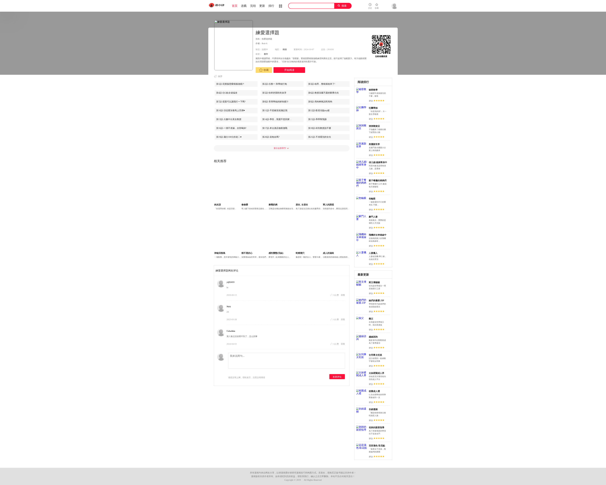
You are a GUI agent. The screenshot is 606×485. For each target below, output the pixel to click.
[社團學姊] (361, 110)
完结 (253, 5)
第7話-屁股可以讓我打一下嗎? (231, 101)
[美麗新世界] (361, 146)
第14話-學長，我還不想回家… (277, 119)
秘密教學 (373, 90)
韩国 (285, 49)
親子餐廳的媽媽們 (377, 180)
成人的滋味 (328, 253)
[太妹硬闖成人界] (361, 375)
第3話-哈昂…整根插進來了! (321, 84)
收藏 (266, 70)
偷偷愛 (244, 204)
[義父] (360, 318)
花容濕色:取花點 (377, 445)
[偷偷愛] (254, 185)
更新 (262, 5)
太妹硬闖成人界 (376, 373)
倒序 (220, 76)
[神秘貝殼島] (227, 233)
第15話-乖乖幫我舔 (317, 119)
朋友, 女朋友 (302, 204)
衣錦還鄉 (373, 409)
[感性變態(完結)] (282, 233)
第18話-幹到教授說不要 (319, 128)
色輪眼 (372, 198)
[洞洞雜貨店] (361, 128)
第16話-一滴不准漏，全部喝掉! (231, 128)
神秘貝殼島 (219, 253)
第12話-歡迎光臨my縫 (319, 110)
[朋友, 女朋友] (309, 185)
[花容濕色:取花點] (361, 448)
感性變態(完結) (276, 253)
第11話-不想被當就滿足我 (274, 110)
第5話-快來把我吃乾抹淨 (274, 93)
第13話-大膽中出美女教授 (228, 119)
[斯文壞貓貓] (361, 284)
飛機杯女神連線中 (377, 235)
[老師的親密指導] (361, 429)
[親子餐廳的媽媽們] (361, 185)
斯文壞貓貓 (374, 282)
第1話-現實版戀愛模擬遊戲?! (230, 84)
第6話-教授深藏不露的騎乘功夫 (323, 93)
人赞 (336, 295)
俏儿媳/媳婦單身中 (378, 162)
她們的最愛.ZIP (376, 300)
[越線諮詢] (361, 339)
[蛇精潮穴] (309, 233)
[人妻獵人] (361, 255)
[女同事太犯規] (361, 357)
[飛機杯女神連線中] (361, 240)
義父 (371, 318)
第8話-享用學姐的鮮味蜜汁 (275, 101)
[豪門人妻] (361, 219)
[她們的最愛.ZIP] (361, 302)
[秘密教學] (361, 92)
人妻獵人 (373, 253)
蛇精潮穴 (300, 253)
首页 (235, 5)
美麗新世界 (374, 144)
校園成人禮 (374, 391)
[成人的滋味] (336, 233)
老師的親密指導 (376, 427)
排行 (271, 5)
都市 (266, 54)
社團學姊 (373, 108)
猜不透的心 (246, 253)
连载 (244, 5)
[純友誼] (227, 185)
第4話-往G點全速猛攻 (226, 93)
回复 (343, 295)
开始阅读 (289, 70)
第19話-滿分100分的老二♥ (228, 137)
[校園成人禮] (361, 393)
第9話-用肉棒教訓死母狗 (320, 101)
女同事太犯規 (375, 355)
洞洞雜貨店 (374, 126)
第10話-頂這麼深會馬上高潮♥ (230, 110)
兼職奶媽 (273, 204)
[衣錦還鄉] (361, 411)
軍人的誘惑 (328, 204)
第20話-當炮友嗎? (270, 137)
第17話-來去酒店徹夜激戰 (274, 128)
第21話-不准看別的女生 (319, 137)
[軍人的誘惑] (336, 185)
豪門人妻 (373, 217)
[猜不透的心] (254, 233)
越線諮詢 (373, 337)
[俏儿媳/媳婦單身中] (361, 167)
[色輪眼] (361, 198)
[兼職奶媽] (282, 185)
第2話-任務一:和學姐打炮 (274, 84)
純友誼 (217, 204)
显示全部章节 (280, 148)
